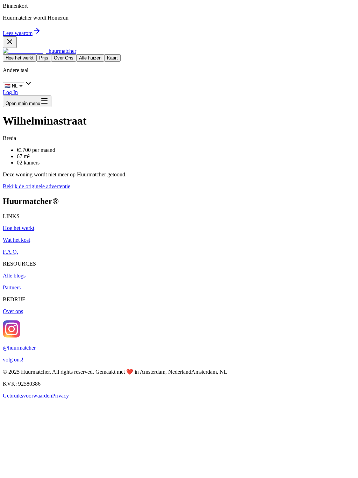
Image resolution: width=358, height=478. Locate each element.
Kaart (112, 58)
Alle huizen (90, 58)
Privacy (60, 396)
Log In (10, 92)
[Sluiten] (10, 42)
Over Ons (63, 58)
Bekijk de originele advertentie (36, 186)
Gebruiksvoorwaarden (27, 396)
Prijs (43, 58)
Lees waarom (18, 33)
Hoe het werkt (20, 58)
